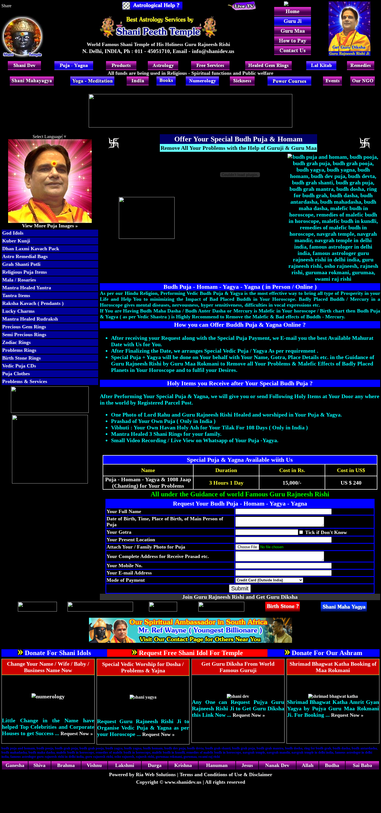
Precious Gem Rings (24, 326)
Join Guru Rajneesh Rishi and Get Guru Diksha (240, 597)
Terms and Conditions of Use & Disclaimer (226, 774)
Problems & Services (24, 381)
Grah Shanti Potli (21, 264)
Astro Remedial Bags (25, 256)
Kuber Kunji (16, 241)
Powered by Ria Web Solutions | (144, 774)
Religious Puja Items (24, 272)
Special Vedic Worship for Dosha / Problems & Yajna (143, 667)
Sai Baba (362, 765)
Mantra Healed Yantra (26, 287)
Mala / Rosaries (19, 280)
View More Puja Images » (50, 225)
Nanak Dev (277, 765)
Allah (308, 765)
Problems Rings (19, 350)
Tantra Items (16, 295)
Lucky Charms (18, 311)
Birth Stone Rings (21, 358)
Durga (154, 765)
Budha (332, 765)
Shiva (39, 765)
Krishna (183, 765)
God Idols (12, 233)
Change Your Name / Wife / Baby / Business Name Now (48, 667)
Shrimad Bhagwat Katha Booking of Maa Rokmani (333, 667)
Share (6, 5)
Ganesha (15, 765)
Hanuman (217, 765)
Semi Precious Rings (24, 334)
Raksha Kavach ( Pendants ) (33, 303)
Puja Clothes (16, 373)
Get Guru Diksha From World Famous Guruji (237, 667)
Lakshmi (124, 765)
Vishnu (94, 765)
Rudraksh (47, 319)
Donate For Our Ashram (327, 652)
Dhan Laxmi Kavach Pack (30, 248)
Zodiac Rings (16, 342)
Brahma (66, 765)
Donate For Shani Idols (58, 652)
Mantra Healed (18, 319)
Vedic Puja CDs (19, 366)
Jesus (247, 765)
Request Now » (77, 733)
